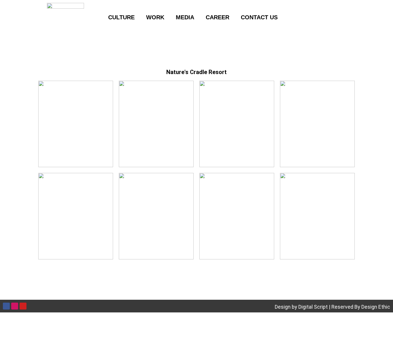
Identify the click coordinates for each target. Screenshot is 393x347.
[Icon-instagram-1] (321, 17)
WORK (155, 17)
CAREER (217, 17)
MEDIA (185, 17)
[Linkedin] (342, 17)
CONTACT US (259, 17)
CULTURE (121, 17)
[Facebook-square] (300, 17)
